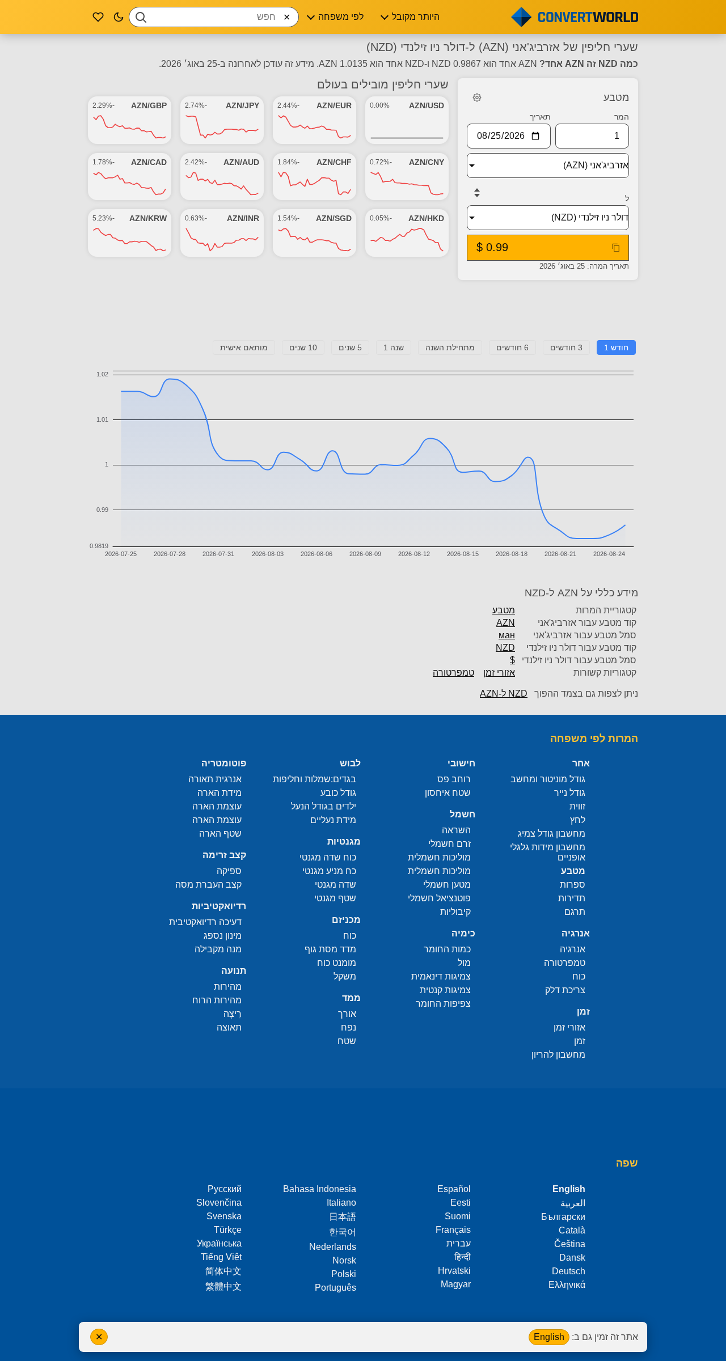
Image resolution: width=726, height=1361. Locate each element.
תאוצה (229, 1027)
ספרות (572, 884)
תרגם (574, 912)
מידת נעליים (333, 820)
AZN (505, 622)
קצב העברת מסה (208, 884)
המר (621, 116)
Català (572, 1230)
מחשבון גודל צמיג (551, 833)
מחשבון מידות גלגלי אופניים (547, 852)
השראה (456, 830)
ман (507, 635)
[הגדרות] (477, 97)
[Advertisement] (363, 314)
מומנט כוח (336, 963)
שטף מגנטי (335, 898)
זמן (579, 1041)
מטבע (503, 610)
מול (464, 963)
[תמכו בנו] (98, 17)
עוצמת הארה (217, 806)
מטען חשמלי (447, 884)
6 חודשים (512, 347)
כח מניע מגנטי (329, 871)
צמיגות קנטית (445, 990)
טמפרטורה (453, 672)
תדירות (571, 898)
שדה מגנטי (335, 884)
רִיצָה (232, 1014)
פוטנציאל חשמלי (439, 898)
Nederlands (332, 1247)
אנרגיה (572, 949)
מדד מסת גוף (330, 949)
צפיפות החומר (443, 1003)
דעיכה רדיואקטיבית (205, 922)
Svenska (224, 1216)
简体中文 (223, 1271)
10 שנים (303, 347)
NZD (505, 647)
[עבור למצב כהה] (118, 17)
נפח (348, 1027)
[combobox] (214, 17)
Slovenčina (219, 1202)
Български (563, 1217)
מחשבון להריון (558, 1054)
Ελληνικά (566, 1285)
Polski (343, 1274)
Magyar (456, 1284)
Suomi (458, 1216)
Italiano (341, 1202)
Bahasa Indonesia (319, 1189)
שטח (346, 1041)
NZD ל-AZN (503, 693)
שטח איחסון (448, 793)
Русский (225, 1189)
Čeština (569, 1244)
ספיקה (229, 871)
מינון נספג (223, 935)
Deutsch (568, 1271)
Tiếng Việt (221, 1257)
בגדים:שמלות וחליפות (314, 779)
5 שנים (350, 347)
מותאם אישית (244, 347)
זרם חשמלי (449, 844)
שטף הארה (220, 833)
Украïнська (219, 1243)
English (549, 1337)
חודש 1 (616, 347)
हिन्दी (462, 1257)
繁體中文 (223, 1286)
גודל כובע (338, 793)
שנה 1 (393, 347)
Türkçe (228, 1230)
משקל (345, 976)
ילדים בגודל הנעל (323, 806)
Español (454, 1189)
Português (335, 1287)
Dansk (572, 1257)
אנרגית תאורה (215, 779)
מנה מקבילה (218, 949)
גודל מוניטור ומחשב (547, 779)
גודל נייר (569, 793)
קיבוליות (455, 912)
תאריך (540, 116)
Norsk (344, 1260)
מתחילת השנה (450, 347)
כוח (578, 976)
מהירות (228, 986)
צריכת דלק (565, 990)
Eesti (460, 1202)
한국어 (342, 1232)
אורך (347, 1014)
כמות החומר (447, 949)
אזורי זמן (499, 672)
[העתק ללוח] (616, 248)
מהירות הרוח (217, 1000)
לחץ (577, 820)
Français (453, 1230)
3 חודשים (566, 347)
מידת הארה (219, 793)
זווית (577, 806)
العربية (572, 1203)
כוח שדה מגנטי (327, 857)
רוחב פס (454, 779)
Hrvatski (454, 1270)
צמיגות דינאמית (441, 976)
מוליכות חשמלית (439, 857)
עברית (458, 1243)
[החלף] (477, 193)
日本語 (342, 1217)
